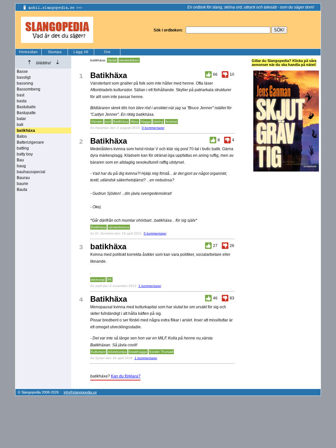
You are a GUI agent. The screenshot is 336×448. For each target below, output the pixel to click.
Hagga (146, 121)
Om (107, 52)
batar (21, 118)
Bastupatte (26, 113)
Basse (22, 71)
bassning (25, 83)
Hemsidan (28, 52)
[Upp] (29, 62)
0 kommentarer (153, 128)
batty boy (25, 154)
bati (20, 124)
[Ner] (57, 62)
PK (109, 279)
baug (21, 166)
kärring (158, 121)
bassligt (24, 77)
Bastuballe (26, 107)
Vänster (97, 121)
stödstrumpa (117, 352)
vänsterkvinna (118, 227)
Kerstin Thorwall (161, 352)
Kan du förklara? (125, 376)
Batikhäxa (120, 121)
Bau (20, 160)
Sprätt (112, 60)
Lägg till (81, 52)
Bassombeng (28, 89)
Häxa (134, 121)
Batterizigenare (30, 142)
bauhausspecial (31, 172)
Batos (22, 136)
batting (23, 148)
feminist (171, 121)
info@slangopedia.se (80, 392)
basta (22, 101)
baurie (22, 183)
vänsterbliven (129, 60)
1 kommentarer (149, 286)
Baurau (23, 177)
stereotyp (98, 279)
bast (20, 95)
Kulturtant (98, 352)
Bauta (22, 189)
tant (108, 121)
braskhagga (138, 352)
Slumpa (55, 52)
